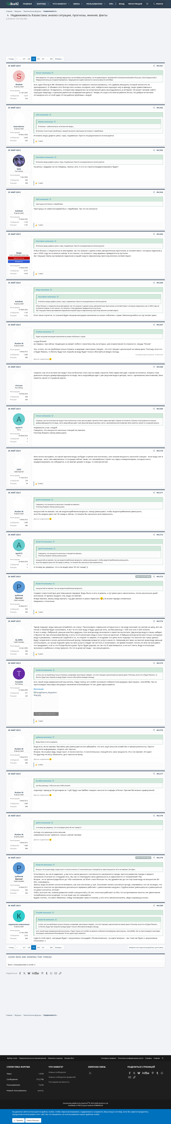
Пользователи (94, 3)
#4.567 (160, 324)
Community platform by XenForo (85, 1103)
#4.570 (160, 450)
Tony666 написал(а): (43, 912)
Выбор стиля (12, 1058)
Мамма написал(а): (45, 122)
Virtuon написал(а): (43, 73)
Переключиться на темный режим (32, 1058)
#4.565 (160, 234)
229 (33, 59)
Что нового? (60, 3)
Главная (27, 3)
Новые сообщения (57, 1072)
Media (76, 3)
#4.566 (160, 282)
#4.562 (160, 107)
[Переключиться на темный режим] (147, 3)
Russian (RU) (69, 1058)
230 (38, 59)
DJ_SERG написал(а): (43, 781)
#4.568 (160, 367)
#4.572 (160, 534)
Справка (148, 1058)
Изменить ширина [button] (55, 1058)
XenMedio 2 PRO (74, 1105)
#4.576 (160, 730)
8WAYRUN (99, 1105)
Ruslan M (11, 19)
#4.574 (160, 621)
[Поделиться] (154, 65)
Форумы (41, 3)
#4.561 (160, 65)
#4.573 (160, 576)
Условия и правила (108, 1058)
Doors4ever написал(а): (45, 157)
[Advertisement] (81, 39)
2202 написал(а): (42, 115)
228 (29, 59)
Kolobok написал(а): (43, 332)
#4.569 (160, 408)
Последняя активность (59, 1082)
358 (51, 59)
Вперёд (58, 59)
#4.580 (160, 905)
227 (24, 59)
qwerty (41, 1090)
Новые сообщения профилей (62, 1077)
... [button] (20, 59)
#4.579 (160, 857)
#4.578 (160, 815)
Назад (11, 59)
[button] (48, 3)
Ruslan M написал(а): (44, 542)
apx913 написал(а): (43, 500)
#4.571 (160, 492)
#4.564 (160, 192)
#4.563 (160, 150)
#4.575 (160, 663)
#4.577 (160, 773)
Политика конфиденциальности (130, 1058)
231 (43, 59)
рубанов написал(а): (44, 737)
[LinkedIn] (33, 973)
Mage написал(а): (42, 290)
